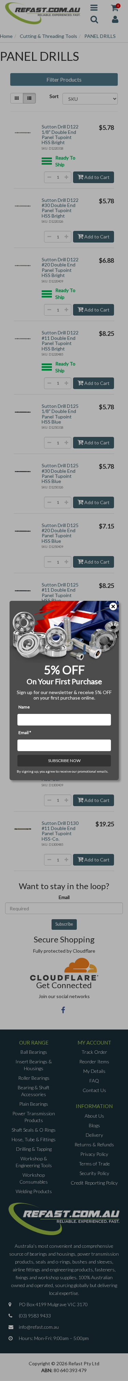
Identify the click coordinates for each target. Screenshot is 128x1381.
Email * (24, 732)
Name (24, 706)
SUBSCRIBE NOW (64, 760)
